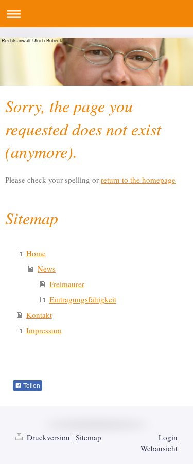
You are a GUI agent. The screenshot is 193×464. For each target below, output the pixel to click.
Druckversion (48, 437)
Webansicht (159, 448)
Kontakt (39, 315)
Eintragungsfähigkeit (82, 299)
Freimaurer (66, 284)
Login (168, 437)
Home (36, 253)
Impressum (44, 330)
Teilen (31, 385)
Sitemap (88, 437)
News (47, 268)
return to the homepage (138, 179)
